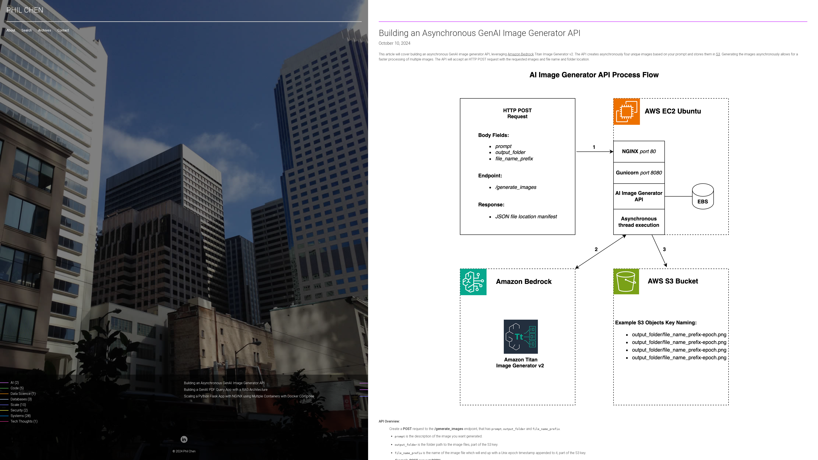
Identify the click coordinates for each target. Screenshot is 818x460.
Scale (15, 405)
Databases (19, 399)
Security (17, 410)
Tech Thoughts (22, 421)
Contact (63, 30)
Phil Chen (24, 10)
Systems (17, 416)
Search (27, 30)
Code (15, 388)
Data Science (21, 394)
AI (12, 383)
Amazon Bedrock (521, 54)
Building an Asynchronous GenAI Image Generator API (224, 383)
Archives (44, 30)
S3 (718, 54)
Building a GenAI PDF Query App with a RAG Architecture (226, 390)
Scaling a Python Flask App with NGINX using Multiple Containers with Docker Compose (249, 396)
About (10, 30)
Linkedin (184, 439)
